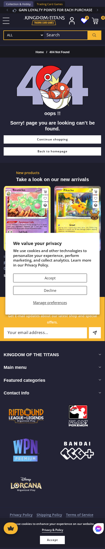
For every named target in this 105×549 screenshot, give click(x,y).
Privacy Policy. (37, 265)
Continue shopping (52, 139)
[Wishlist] (45, 198)
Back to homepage (52, 151)
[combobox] (72, 35)
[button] (97, 10)
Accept (50, 278)
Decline (50, 290)
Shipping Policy (49, 514)
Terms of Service (79, 514)
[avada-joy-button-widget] (11, 528)
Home (40, 52)
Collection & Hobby (18, 4)
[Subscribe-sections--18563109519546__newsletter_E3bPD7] (95, 332)
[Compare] (45, 205)
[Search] (94, 35)
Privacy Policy (21, 514)
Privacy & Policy (52, 530)
